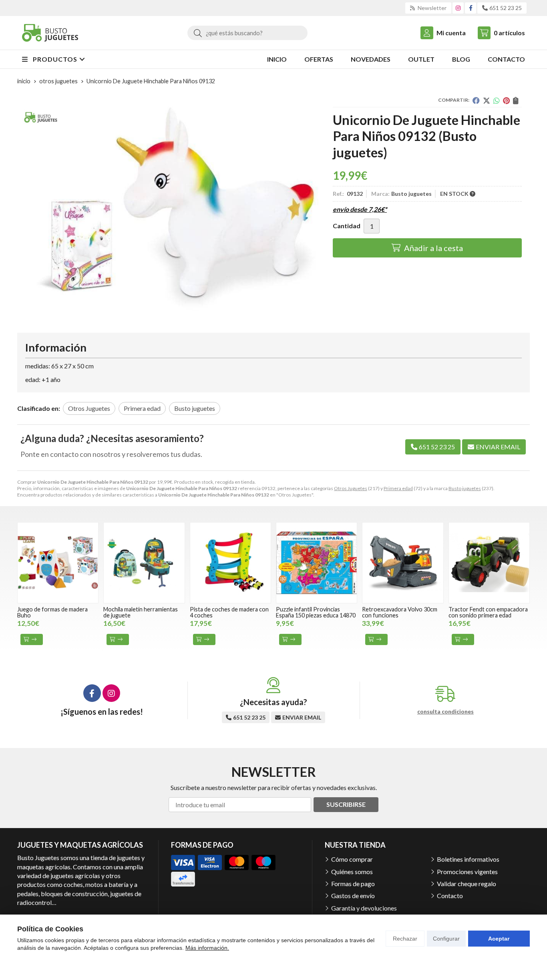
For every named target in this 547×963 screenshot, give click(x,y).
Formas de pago (353, 883)
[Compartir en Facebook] (476, 101)
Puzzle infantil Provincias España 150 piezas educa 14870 (316, 612)
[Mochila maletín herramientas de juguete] (144, 563)
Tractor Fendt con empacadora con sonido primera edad (488, 612)
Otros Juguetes (350, 488)
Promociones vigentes (467, 871)
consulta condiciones (445, 711)
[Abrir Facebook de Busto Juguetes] (471, 7)
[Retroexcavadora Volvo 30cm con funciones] (402, 563)
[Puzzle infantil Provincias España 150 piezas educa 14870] (316, 563)
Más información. (207, 948)
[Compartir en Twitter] (486, 101)
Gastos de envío (353, 895)
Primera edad (398, 488)
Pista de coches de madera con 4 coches (229, 612)
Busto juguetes (464, 488)
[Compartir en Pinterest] (506, 101)
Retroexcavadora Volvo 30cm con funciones (399, 612)
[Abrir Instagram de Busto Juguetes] (458, 7)
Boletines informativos (468, 859)
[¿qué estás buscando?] (247, 32)
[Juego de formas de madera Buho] (58, 563)
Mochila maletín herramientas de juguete (140, 612)
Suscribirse (346, 804)
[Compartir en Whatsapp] (496, 101)
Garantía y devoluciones (364, 908)
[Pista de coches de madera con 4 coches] (230, 563)
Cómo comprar (352, 859)
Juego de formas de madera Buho (52, 612)
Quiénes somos (352, 871)
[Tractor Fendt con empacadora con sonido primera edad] (489, 563)
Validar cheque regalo (466, 883)
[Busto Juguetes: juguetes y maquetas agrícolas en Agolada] (50, 33)
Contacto (450, 895)
